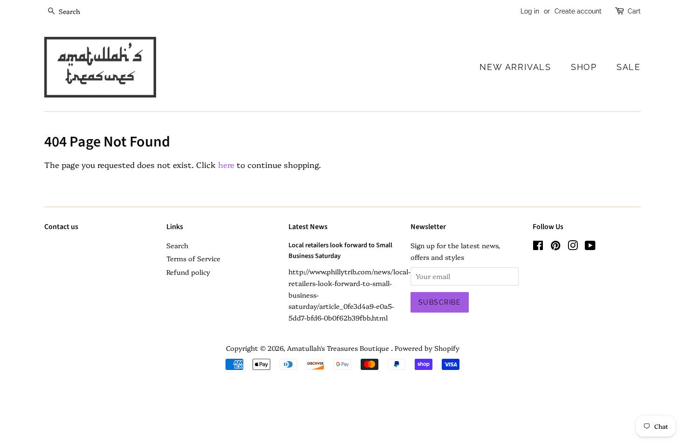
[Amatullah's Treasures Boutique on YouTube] (590, 246)
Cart (634, 11)
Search (177, 245)
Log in (530, 11)
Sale (628, 67)
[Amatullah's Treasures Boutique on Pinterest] (555, 246)
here (226, 164)
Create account (578, 11)
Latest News (308, 227)
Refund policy (188, 272)
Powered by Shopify (427, 348)
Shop (584, 67)
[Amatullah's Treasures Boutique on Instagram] (573, 246)
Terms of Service (193, 258)
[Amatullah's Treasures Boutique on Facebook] (538, 246)
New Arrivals (515, 67)
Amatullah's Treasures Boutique (339, 348)
